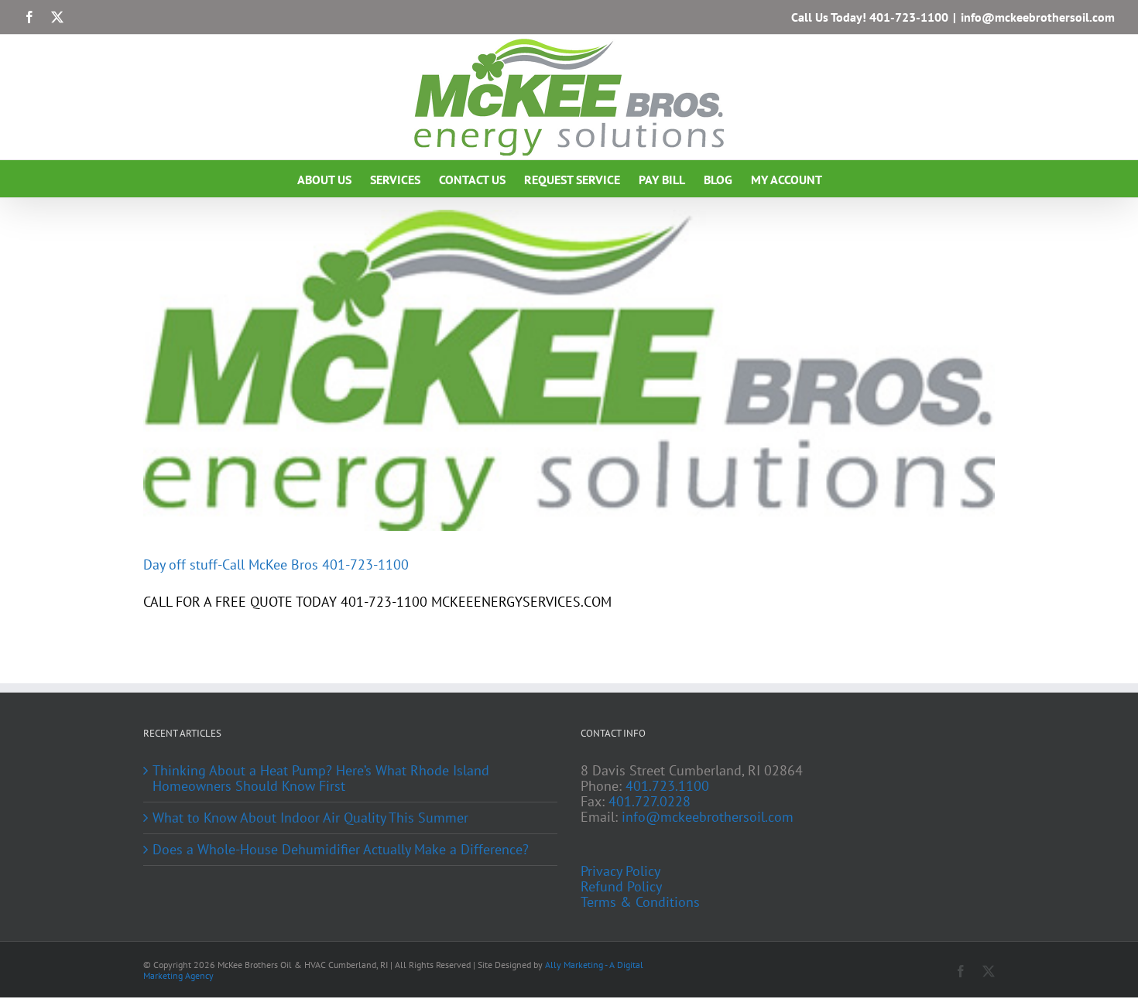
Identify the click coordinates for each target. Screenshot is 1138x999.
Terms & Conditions (640, 902)
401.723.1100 (667, 786)
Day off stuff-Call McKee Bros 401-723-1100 (276, 564)
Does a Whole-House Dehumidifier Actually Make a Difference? (341, 849)
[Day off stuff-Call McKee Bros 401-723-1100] (569, 370)
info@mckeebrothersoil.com (1038, 17)
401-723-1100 (908, 17)
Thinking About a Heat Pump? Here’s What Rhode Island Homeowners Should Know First (321, 778)
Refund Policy (621, 887)
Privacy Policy (620, 871)
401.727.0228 (649, 801)
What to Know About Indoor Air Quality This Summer (310, 818)
